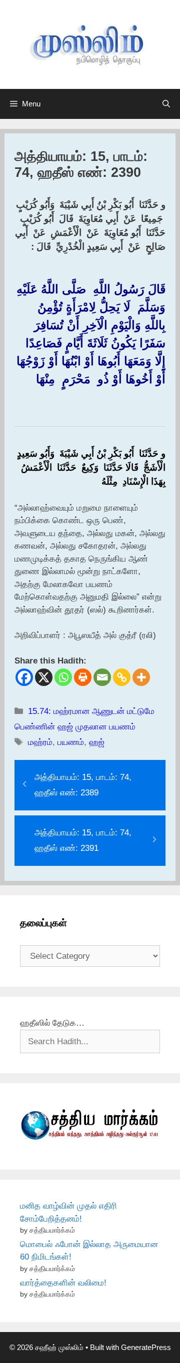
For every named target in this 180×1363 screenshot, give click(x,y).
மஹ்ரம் (40, 742)
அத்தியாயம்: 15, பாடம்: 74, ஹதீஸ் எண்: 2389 (83, 784)
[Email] (102, 677)
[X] (43, 677)
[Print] (83, 677)
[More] (141, 677)
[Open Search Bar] (166, 104)
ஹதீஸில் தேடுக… (52, 1023)
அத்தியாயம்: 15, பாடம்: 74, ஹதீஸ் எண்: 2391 (83, 840)
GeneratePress (146, 1347)
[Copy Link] (121, 677)
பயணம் (71, 742)
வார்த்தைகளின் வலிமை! (63, 1283)
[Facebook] (24, 677)
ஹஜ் (96, 742)
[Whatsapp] (63, 677)
